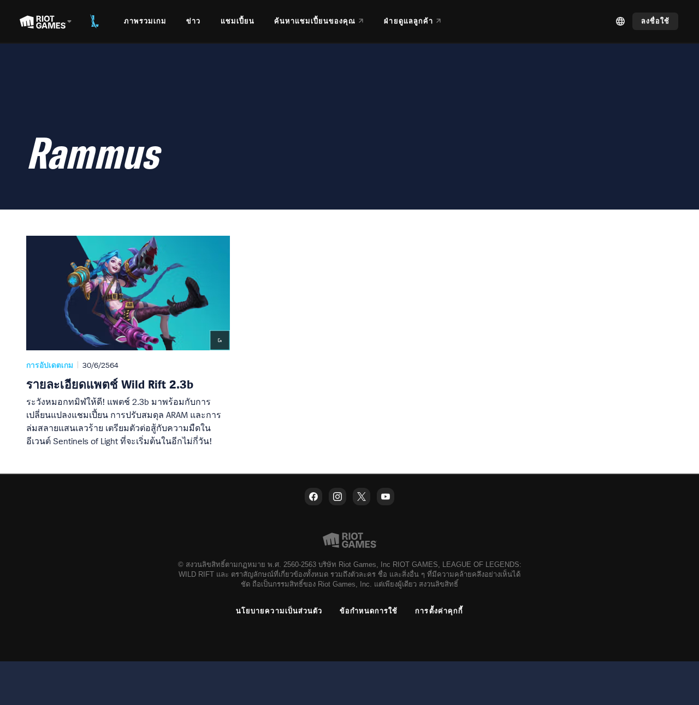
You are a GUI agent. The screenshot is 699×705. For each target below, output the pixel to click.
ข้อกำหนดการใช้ (369, 611)
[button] (128, 341)
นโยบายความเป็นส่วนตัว (279, 611)
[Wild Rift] (94, 21)
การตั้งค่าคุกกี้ (439, 611)
